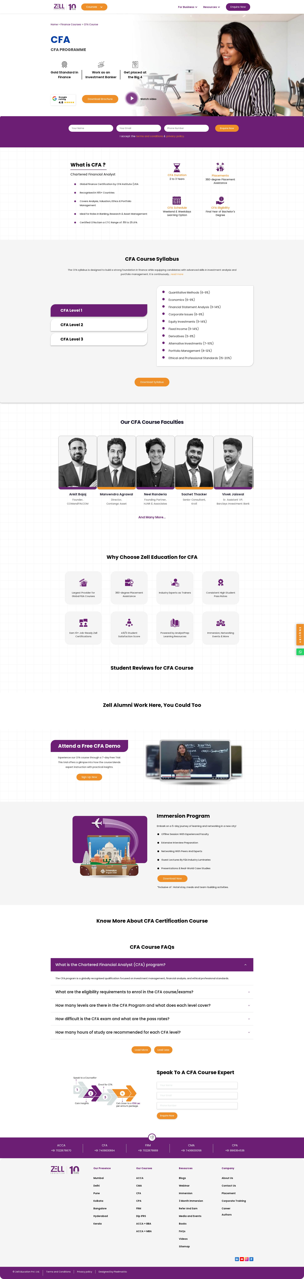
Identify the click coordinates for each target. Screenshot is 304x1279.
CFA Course (91, 24)
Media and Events (190, 1216)
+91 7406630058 (191, 1150)
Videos (183, 1239)
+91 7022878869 (148, 1150)
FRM (138, 1208)
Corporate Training (234, 1201)
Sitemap (184, 1246)
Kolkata (98, 1201)
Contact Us (229, 1185)
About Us (227, 1178)
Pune (96, 1193)
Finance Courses (70, 24)
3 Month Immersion (191, 1201)
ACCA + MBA (144, 1231)
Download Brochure (100, 99)
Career (226, 1208)
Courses (91, 7)
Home (54, 24)
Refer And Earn (188, 1208)
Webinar (184, 1185)
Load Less (163, 1050)
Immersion (185, 1193)
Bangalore (100, 1208)
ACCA (139, 1178)
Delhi (96, 1185)
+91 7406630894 (104, 1150)
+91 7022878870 (61, 1150)
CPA (138, 1201)
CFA (138, 1193)
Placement (229, 1193)
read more (177, 274)
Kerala (97, 1223)
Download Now (172, 878)
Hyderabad (100, 1216)
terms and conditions (149, 136)
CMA (139, 1185)
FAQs (182, 1231)
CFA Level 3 (71, 339)
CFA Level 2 (71, 325)
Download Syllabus (152, 382)
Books (183, 1223)
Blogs (182, 1178)
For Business (186, 7)
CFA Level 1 (71, 310)
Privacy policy (84, 1271)
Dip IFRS (141, 1216)
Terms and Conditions (58, 1271)
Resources (210, 7)
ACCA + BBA (143, 1223)
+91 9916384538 (234, 1150)
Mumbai (98, 1178)
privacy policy (175, 136)
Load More (141, 1050)
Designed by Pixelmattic (113, 1271)
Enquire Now (238, 7)
